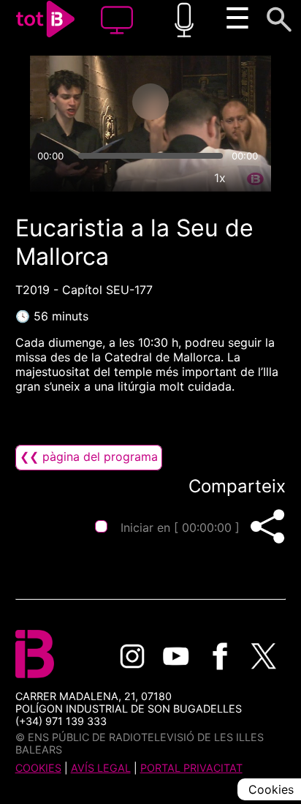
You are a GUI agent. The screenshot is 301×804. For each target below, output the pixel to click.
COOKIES (38, 768)
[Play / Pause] (150, 101)
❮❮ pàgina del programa (89, 456)
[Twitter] (263, 656)
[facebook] (220, 656)
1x (220, 177)
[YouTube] (176, 656)
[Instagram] (132, 656)
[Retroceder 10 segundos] (93, 101)
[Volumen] (47, 178)
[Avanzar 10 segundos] (208, 101)
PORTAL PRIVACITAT (191, 768)
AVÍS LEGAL (101, 768)
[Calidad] (186, 178)
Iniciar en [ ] (180, 527)
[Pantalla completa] (253, 178)
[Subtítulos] (152, 178)
